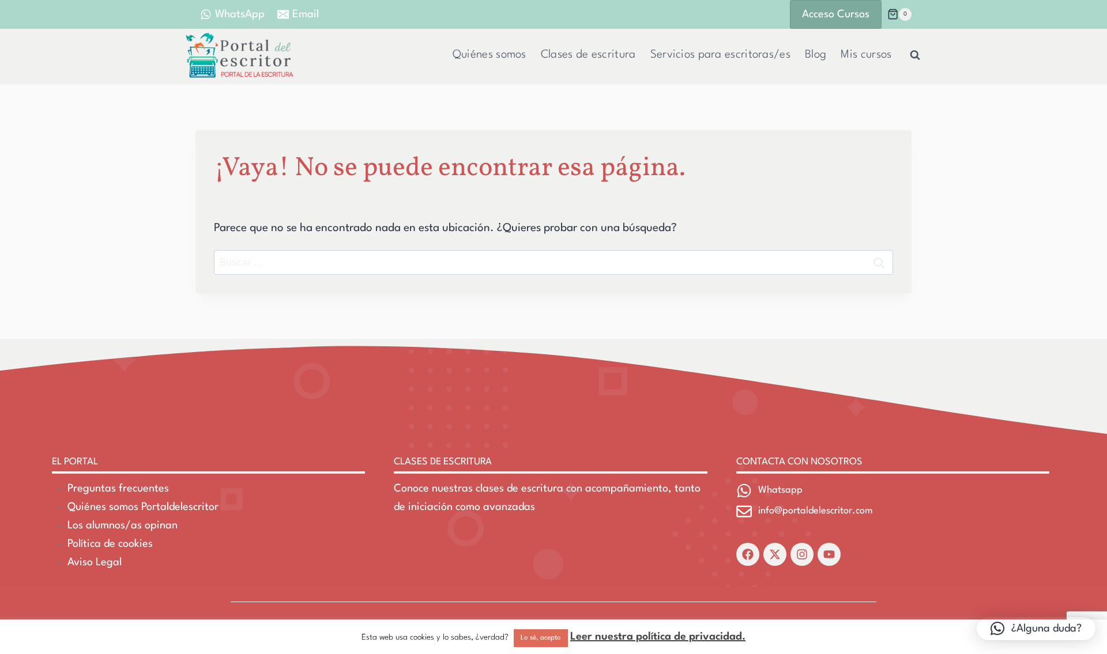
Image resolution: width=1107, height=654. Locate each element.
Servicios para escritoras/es (720, 55)
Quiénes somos (489, 55)
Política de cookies (110, 544)
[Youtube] (829, 554)
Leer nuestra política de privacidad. (657, 637)
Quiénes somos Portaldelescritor (143, 507)
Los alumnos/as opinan (122, 525)
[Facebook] (747, 554)
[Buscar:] (553, 263)
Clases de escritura (588, 55)
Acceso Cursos (835, 14)
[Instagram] (802, 554)
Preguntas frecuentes (118, 488)
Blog (815, 55)
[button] (1036, 628)
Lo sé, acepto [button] (541, 637)
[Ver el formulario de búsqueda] (915, 55)
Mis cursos (866, 55)
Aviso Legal (94, 562)
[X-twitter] (774, 554)
